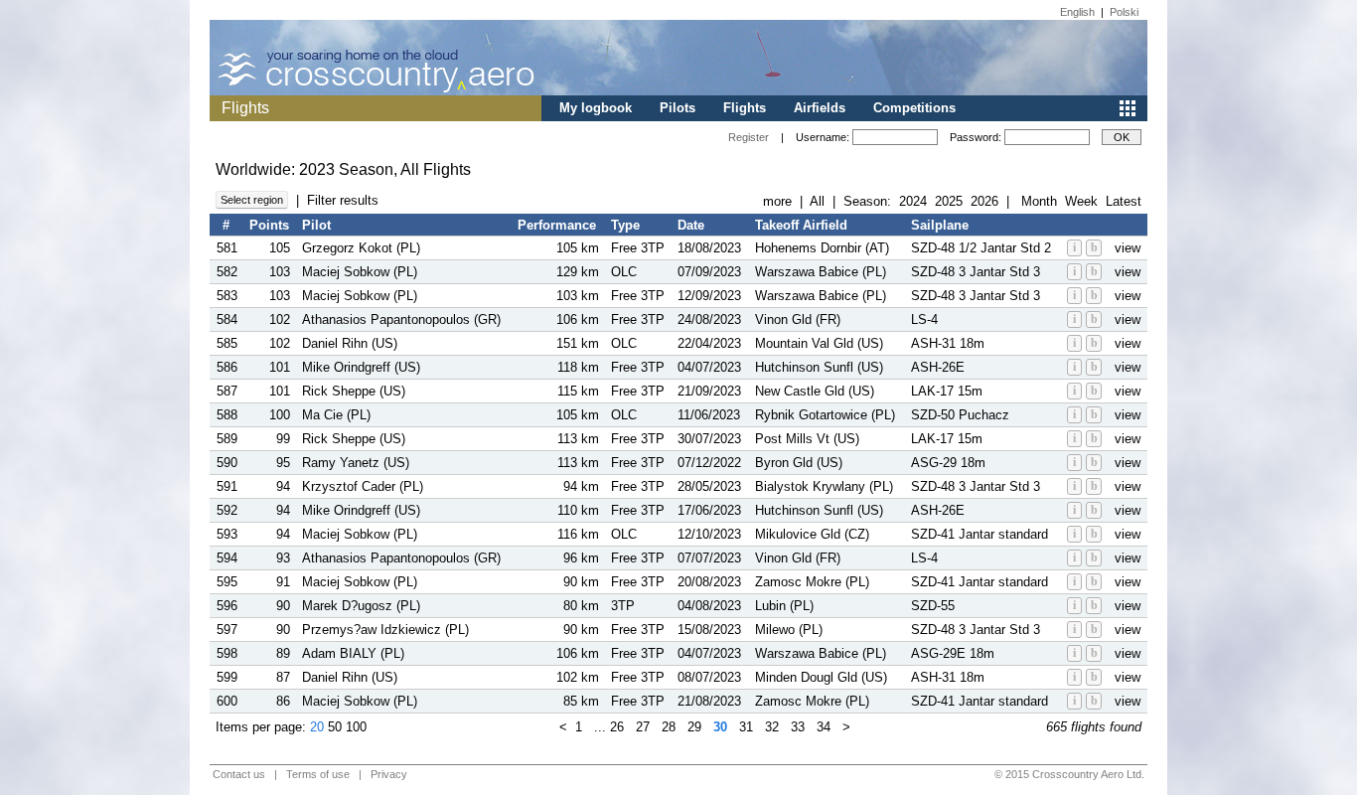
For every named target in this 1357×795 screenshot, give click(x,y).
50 (335, 726)
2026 (984, 201)
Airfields (819, 107)
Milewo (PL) (789, 629)
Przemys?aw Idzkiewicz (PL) (385, 629)
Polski (1124, 12)
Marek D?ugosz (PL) (361, 605)
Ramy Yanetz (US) (355, 462)
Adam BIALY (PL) (353, 653)
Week (1081, 201)
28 (669, 726)
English (1077, 12)
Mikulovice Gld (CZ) (812, 534)
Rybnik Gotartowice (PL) (825, 414)
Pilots (677, 107)
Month (1039, 201)
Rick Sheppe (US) (353, 391)
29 (694, 726)
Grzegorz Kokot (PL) (361, 247)
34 (823, 726)
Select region (252, 200)
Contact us (239, 774)
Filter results (342, 200)
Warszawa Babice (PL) (820, 271)
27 (643, 726)
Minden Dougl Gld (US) (821, 677)
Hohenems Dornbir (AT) (822, 247)
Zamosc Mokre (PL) (812, 581)
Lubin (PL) (784, 605)
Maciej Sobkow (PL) (359, 271)
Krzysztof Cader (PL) (362, 486)
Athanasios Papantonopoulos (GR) (401, 319)
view (1127, 247)
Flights (744, 107)
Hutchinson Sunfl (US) (819, 367)
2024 (913, 201)
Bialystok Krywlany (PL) (824, 486)
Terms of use (318, 774)
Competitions (914, 107)
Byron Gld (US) (798, 462)
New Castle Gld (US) (814, 391)
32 (772, 726)
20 (317, 726)
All (817, 201)
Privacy (389, 774)
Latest (1123, 201)
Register (748, 137)
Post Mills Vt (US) (807, 438)
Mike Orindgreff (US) (361, 367)
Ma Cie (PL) (336, 414)
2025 (949, 201)
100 (356, 726)
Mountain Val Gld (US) (819, 343)
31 (746, 726)
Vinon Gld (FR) (797, 319)
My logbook (595, 107)
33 (798, 726)
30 (720, 726)
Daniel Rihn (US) (349, 343)
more (777, 201)
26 (617, 726)
